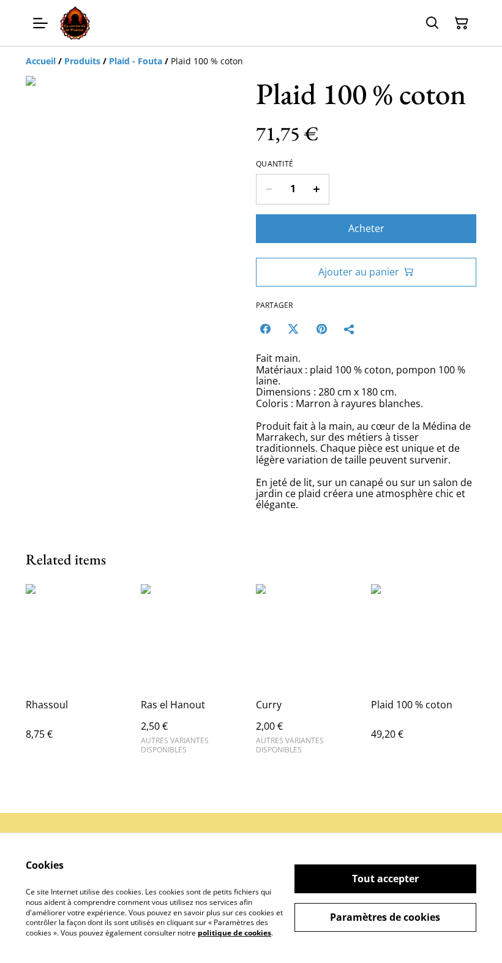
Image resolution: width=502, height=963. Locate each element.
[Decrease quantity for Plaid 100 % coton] (268, 189)
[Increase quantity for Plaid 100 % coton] (316, 189)
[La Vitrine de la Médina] (75, 23)
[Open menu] (40, 23)
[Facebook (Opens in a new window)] (265, 329)
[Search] (432, 23)
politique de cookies (234, 932)
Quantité (274, 164)
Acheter (366, 228)
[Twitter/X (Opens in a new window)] (293, 329)
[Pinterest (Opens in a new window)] (321, 329)
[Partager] (349, 329)
